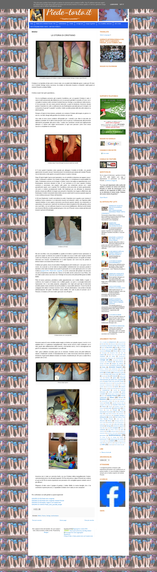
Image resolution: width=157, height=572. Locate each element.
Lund (107, 388)
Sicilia (101, 427)
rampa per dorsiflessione (105, 415)
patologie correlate (119, 406)
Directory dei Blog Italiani (84, 530)
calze (122, 352)
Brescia (115, 351)
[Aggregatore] (79, 529)
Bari (116, 347)
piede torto (117, 408)
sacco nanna (103, 422)
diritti (107, 363)
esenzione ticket (114, 370)
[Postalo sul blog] (36, 509)
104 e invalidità (103, 342)
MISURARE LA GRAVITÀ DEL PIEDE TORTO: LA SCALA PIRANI (116, 238)
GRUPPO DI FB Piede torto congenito (43, 498)
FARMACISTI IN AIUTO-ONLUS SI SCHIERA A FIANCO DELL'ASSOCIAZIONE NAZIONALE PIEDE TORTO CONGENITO (113, 209)
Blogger (46, 532)
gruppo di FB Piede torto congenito (51, 271)
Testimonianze (62, 23)
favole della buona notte (111, 374)
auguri (103, 347)
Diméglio (102, 363)
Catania (102, 354)
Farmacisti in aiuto (119, 372)
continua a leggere (111, 180)
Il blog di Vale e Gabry (70, 536)
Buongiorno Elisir (114, 352)
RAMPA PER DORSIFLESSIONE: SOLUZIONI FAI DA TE (115, 224)
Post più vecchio (89, 520)
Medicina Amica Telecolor (113, 393)
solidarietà (102, 429)
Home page (63, 520)
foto (109, 376)
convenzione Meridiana (118, 360)
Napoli (124, 399)
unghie (101, 442)
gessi (114, 377)
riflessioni (102, 420)
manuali (115, 390)
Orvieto (107, 403)
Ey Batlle (108, 372)
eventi (101, 372)
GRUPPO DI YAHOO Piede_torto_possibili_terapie (47, 504)
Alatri (102, 344)
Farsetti (101, 374)
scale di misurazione (119, 422)
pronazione (113, 413)
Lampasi (123, 386)
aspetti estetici (120, 344)
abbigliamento (112, 342)
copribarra (102, 361)
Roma (109, 420)
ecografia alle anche (104, 370)
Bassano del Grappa (107, 349)
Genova (107, 377)
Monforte (103, 399)
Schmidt (102, 426)
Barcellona (109, 347)
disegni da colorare (117, 363)
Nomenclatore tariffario (107, 401)
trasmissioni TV (104, 439)
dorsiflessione (115, 368)
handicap (102, 383)
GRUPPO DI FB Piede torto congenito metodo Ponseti (48, 500)
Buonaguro (104, 352)
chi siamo (112, 356)
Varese (106, 442)
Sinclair (106, 427)
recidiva (111, 417)
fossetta (104, 376)
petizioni (101, 408)
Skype (122, 427)
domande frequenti (115, 367)
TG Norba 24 (103, 437)
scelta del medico (118, 424)
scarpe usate (108, 424)
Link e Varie (117, 23)
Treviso (101, 440)
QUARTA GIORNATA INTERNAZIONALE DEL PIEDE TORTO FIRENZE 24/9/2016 (116, 301)
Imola (122, 383)
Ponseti (115, 410)
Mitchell (121, 397)
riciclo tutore (120, 418)
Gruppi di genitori (90, 23)
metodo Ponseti (112, 395)
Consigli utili (79, 23)
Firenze (44, 515)
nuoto (116, 401)
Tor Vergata (113, 437)
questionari (121, 413)
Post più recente (37, 520)
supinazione (113, 431)
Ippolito (116, 386)
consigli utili (104, 360)
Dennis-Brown (119, 361)
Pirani (107, 410)
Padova (104, 406)
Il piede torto (89, 536)
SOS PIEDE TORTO (113, 429)
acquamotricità (122, 342)
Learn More (114, 4)
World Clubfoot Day (118, 444)
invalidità (116, 385)
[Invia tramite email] (34, 509)
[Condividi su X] (38, 509)
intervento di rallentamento (106, 385)
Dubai (122, 368)
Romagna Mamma (119, 420)
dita (124, 365)
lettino (103, 388)
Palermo (110, 406)
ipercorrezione (109, 386)
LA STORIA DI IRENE (115, 315)
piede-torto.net (81, 536)
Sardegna (110, 422)
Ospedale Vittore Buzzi (119, 404)
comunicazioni (119, 358)
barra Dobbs (122, 347)
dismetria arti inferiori (104, 365)
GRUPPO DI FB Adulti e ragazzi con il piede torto (46, 502)
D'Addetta (109, 361)
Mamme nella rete (121, 388)
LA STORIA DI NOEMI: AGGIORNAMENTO (115, 261)
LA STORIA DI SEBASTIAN (116, 326)
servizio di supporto (118, 426)
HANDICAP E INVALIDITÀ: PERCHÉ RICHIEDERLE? (116, 274)
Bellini (39, 515)
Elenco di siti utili (106, 452)
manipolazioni (105, 390)
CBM (108, 354)
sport (122, 429)
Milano (112, 397)
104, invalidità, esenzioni (105, 23)
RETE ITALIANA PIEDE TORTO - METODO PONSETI (45, 26)
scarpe (101, 424)
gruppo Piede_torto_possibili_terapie (113, 381)
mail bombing (113, 388)
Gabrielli (114, 376)
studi (107, 431)
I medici (71, 23)
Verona (111, 442)
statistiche (102, 431)
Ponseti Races (119, 412)
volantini (110, 444)
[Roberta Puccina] (112, 506)
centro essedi (114, 354)
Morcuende (117, 399)
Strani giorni (73, 530)
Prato (101, 413)
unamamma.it (121, 440)
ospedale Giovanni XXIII (117, 403)
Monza (111, 399)
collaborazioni (110, 358)
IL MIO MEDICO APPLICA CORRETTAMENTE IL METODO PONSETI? (116, 253)
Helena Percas (109, 383)
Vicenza (123, 442)
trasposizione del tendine (117, 439)
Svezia (119, 431)
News (31, 23)
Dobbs (104, 367)
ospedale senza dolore (105, 404)
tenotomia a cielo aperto (112, 433)
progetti (107, 413)
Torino (121, 437)
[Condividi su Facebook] (40, 509)
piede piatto (108, 408)
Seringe (48, 515)
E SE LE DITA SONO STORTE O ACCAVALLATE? (117, 287)
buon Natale (122, 351)
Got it (122, 4)
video (103, 444)
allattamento (113, 344)
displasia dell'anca (116, 365)
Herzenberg (116, 383)
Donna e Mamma (104, 368)
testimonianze (55, 515)
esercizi (121, 370)
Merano (123, 393)
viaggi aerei (117, 442)
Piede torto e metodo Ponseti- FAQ (46, 23)
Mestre (103, 395)
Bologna (108, 351)
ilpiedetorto (67, 534)
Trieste (106, 440)
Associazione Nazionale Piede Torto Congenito (112, 345)
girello (101, 381)
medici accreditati (114, 392)
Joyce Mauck (103, 197)
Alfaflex (107, 344)
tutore (112, 441)
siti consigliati (114, 427)
